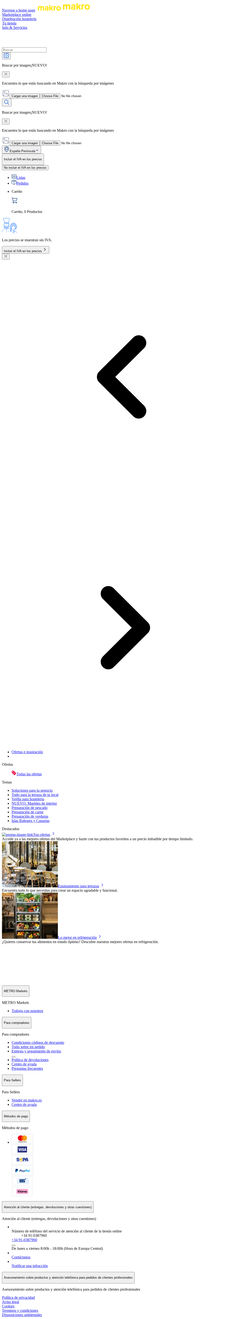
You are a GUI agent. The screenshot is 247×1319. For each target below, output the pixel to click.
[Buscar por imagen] (6, 55)
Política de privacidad (18, 1297)
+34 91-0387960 (24, 1240)
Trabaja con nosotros (27, 1011)
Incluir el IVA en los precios (23, 251)
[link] (128, 201)
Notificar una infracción (30, 1266)
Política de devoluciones (30, 1060)
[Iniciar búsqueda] (7, 102)
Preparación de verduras (30, 816)
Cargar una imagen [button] (25, 96)
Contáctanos (21, 1257)
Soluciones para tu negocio (32, 790)
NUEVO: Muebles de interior (34, 803)
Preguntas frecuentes (27, 1068)
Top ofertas (41, 835)
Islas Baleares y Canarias (30, 821)
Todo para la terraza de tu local (35, 795)
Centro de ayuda (24, 1064)
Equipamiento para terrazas (78, 886)
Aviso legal (10, 1302)
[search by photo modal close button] (6, 74)
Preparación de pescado (30, 808)
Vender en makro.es (27, 1100)
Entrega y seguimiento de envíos (36, 1051)
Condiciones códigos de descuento (38, 1042)
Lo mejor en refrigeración (77, 937)
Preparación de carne (27, 812)
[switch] (25, 167)
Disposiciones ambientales (22, 1315)
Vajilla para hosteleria (28, 799)
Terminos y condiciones (20, 1310)
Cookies (8, 1306)
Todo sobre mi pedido (28, 1047)
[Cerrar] (6, 257)
